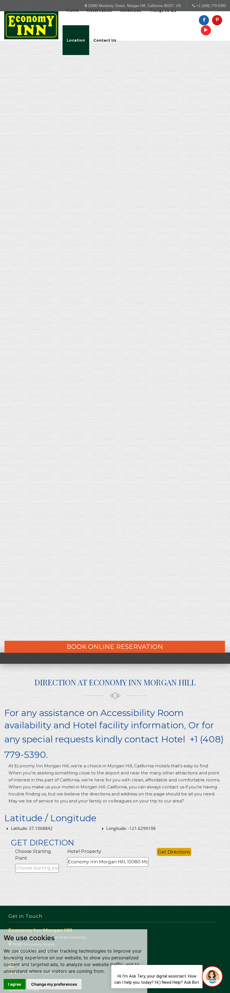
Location (76, 40)
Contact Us (104, 40)
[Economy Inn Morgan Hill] (31, 25)
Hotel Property (84, 851)
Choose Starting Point (33, 855)
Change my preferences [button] (54, 984)
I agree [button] (14, 984)
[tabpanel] (115, 316)
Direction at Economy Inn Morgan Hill (115, 682)
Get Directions (174, 852)
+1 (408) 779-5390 (211, 6)
